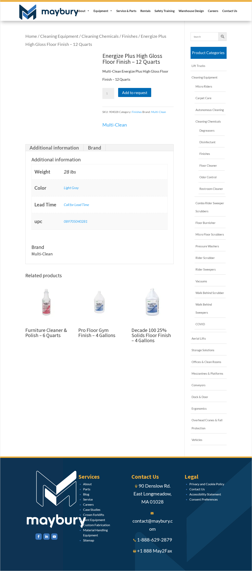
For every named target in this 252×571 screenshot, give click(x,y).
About (81, 11)
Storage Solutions (203, 350)
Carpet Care (203, 98)
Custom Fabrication (96, 525)
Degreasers (207, 130)
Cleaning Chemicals (100, 36)
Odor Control (208, 177)
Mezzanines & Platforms (207, 373)
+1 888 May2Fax (154, 550)
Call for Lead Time (76, 204)
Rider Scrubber (205, 258)
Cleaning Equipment (59, 36)
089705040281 (75, 221)
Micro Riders (203, 86)
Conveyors (199, 385)
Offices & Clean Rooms (206, 362)
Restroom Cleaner (211, 188)
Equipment (101, 11)
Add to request (134, 92)
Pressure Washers (207, 246)
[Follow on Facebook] (38, 536)
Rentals (145, 11)
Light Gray (71, 188)
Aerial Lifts (199, 338)
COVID (200, 324)
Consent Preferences (203, 499)
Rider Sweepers (205, 269)
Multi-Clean (158, 112)
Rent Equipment (94, 520)
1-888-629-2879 (154, 539)
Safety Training (165, 11)
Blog (86, 494)
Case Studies (91, 509)
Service (88, 499)
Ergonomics (199, 408)
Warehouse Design (191, 11)
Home (31, 36)
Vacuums (201, 281)
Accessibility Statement (205, 494)
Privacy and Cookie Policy (206, 484)
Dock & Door (200, 397)
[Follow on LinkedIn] (46, 536)
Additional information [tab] (54, 148)
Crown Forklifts (93, 514)
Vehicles (197, 440)
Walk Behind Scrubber (209, 293)
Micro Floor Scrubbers (209, 234)
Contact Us (229, 11)
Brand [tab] (94, 148)
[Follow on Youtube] (54, 536)
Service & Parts (126, 11)
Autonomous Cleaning (209, 110)
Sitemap (88, 540)
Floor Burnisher (205, 223)
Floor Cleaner (208, 165)
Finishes (130, 36)
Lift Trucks (198, 65)
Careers (213, 11)
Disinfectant (207, 142)
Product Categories (208, 52)
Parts (86, 489)
